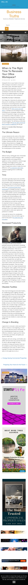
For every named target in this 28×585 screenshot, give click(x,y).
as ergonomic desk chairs (16, 168)
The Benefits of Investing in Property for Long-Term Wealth (13, 377)
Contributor (14, 381)
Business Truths (14, 13)
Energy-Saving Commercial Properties (14, 358)
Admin (14, 80)
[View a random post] (25, 32)
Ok (14, 582)
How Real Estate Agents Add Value (10, 6)
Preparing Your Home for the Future (15, 365)
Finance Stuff (5, 372)
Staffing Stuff (5, 63)
